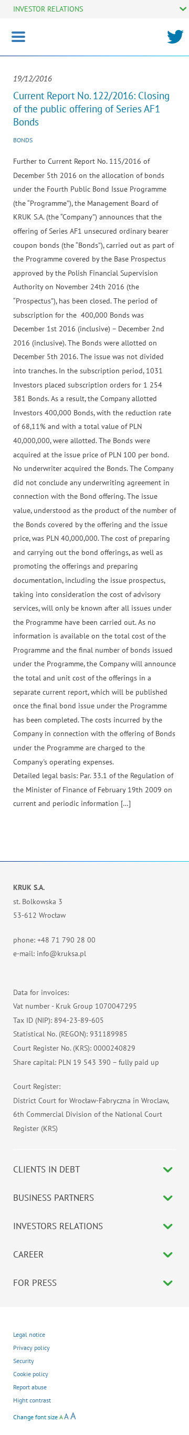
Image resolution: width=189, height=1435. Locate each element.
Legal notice (29, 1334)
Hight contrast (32, 1400)
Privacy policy (31, 1348)
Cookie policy (30, 1374)
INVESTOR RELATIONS (48, 9)
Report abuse (30, 1387)
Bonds (23, 140)
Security (23, 1361)
